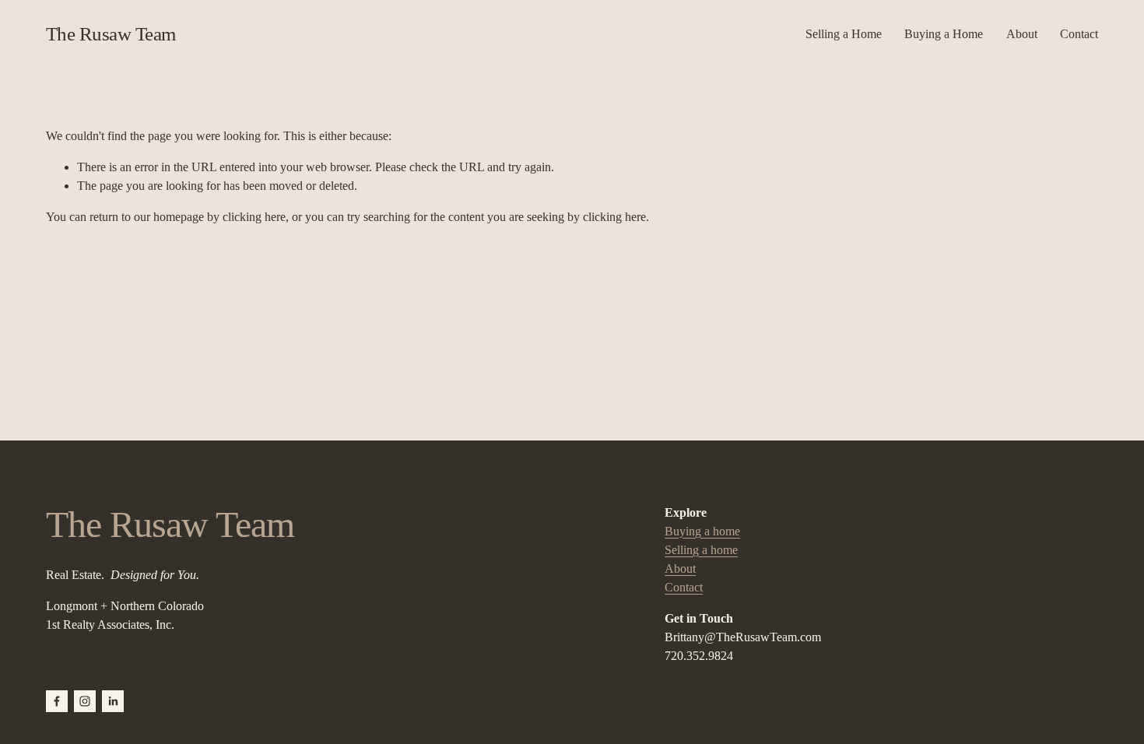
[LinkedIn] (113, 701)
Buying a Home (943, 33)
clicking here (254, 216)
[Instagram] (85, 701)
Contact (1079, 33)
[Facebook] (57, 701)
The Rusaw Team (111, 33)
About (1021, 33)
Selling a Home (843, 33)
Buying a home (702, 531)
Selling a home (701, 549)
